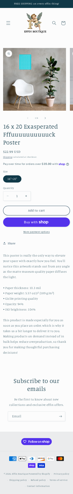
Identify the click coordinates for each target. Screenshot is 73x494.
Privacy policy (61, 473)
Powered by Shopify (39, 473)
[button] (8, 23)
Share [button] (12, 243)
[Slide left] (27, 118)
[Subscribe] (60, 416)
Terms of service (59, 480)
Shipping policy (18, 480)
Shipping (7, 157)
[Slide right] (45, 118)
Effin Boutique (20, 473)
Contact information (38, 486)
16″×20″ (12, 178)
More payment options (36, 231)
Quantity (8, 188)
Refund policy (38, 480)
